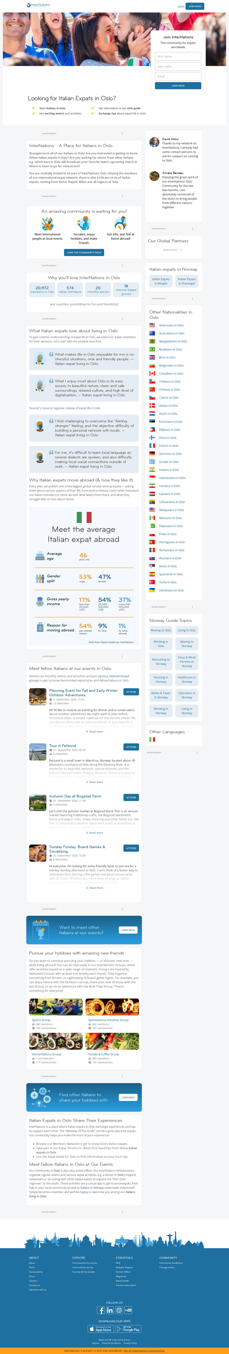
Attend (131, 691)
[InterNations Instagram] (119, 1310)
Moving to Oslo (161, 630)
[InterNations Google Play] (128, 1329)
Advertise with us (38, 1289)
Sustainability (36, 1271)
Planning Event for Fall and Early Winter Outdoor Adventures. (83, 693)
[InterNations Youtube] (128, 1310)
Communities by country (84, 1262)
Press (32, 1276)
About (32, 1262)
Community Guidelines (171, 1262)
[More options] (122, 133)
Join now (178, 85)
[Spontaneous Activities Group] (114, 1014)
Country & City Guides (83, 1271)
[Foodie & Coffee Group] (114, 1048)
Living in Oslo (187, 630)
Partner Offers (123, 1271)
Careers (33, 1280)
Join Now (194, 6)
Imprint (95, 1343)
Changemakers (167, 1267)
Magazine (121, 1276)
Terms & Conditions (111, 1343)
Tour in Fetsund (62, 745)
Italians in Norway (92, 1188)
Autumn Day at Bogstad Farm (75, 796)
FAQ (118, 1262)
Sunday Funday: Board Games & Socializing (77, 849)
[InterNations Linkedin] (110, 1310)
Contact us (34, 1285)
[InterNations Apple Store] (101, 1329)
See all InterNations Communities (144, 1350)
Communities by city (82, 1267)
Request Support (124, 1267)
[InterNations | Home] (37, 5)
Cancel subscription (126, 1285)
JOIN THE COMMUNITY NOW (84, 252)
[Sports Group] (57, 1014)
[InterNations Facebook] (101, 1310)
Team (32, 1267)
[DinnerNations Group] (57, 1048)
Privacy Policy (130, 1343)
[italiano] (152, 739)
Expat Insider (122, 1280)
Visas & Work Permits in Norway (187, 661)
